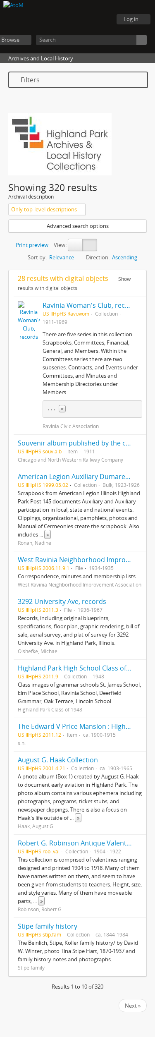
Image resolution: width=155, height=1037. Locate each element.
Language (80, 19)
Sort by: (37, 257)
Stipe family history (47, 926)
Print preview (31, 245)
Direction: (98, 257)
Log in (131, 19)
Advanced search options (78, 226)
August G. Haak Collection (58, 759)
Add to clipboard (138, 305)
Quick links (101, 19)
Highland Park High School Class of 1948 (80, 668)
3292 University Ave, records (62, 601)
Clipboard (60, 19)
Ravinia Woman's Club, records (91, 305)
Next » (133, 1005)
